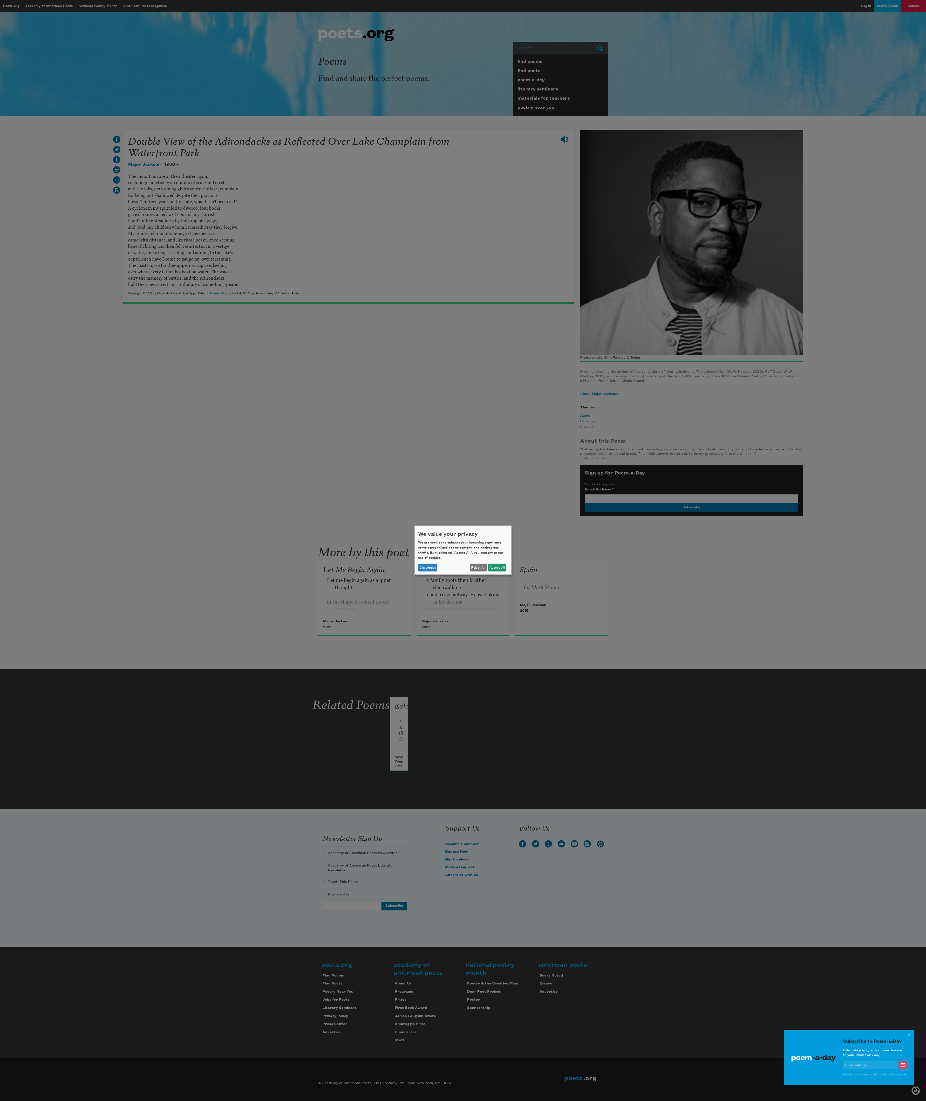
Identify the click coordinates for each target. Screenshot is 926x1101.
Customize (428, 567)
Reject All (478, 567)
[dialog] (463, 550)
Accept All (497, 567)
